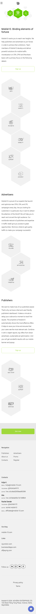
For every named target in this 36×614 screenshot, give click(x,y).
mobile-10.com (7, 532)
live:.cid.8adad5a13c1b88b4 (16, 498)
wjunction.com (7, 544)
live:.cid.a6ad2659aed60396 (16, 491)
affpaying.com (7, 550)
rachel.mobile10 (11, 507)
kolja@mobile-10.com (13, 485)
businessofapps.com (9, 547)
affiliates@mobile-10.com (15, 511)
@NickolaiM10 (13, 488)
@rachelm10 (12, 504)
